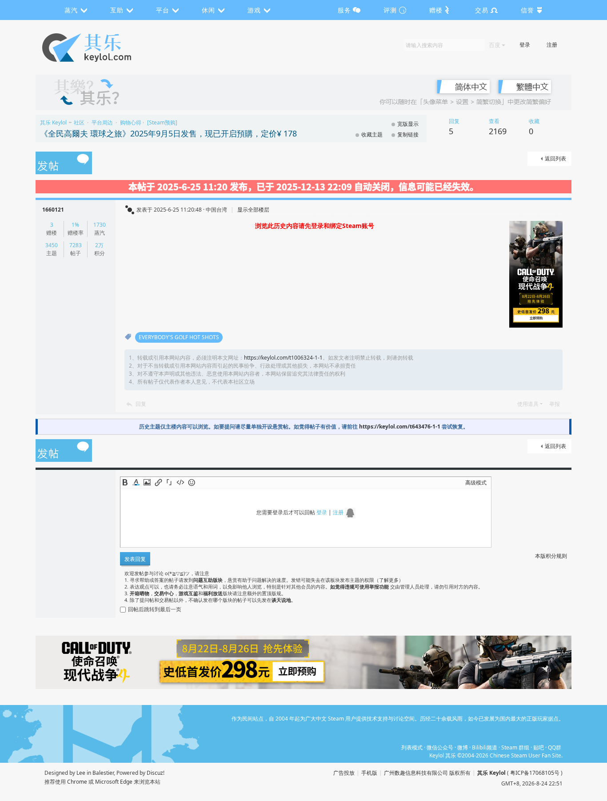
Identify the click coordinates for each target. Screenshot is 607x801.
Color (136, 482)
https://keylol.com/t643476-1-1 (399, 426)
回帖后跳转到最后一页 (154, 609)
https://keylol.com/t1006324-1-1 (283, 357)
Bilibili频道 (484, 747)
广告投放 (344, 773)
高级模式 (476, 482)
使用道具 (528, 404)
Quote (169, 482)
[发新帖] (64, 164)
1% (75, 224)
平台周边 (102, 122)
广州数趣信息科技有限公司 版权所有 (427, 773)
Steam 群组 (515, 747)
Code (180, 482)
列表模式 (412, 747)
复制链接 (408, 134)
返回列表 (555, 158)
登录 (524, 44)
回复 (141, 404)
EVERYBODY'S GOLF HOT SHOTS (179, 337)
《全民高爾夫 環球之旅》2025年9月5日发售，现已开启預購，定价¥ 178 (168, 133)
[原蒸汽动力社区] (105, 47)
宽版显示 (408, 124)
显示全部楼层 (253, 209)
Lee (80, 773)
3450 (51, 245)
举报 (554, 404)
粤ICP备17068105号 (534, 773)
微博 (462, 747)
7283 (75, 245)
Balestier (103, 773)
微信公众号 (440, 747)
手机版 (369, 773)
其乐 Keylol (53, 122)
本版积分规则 (551, 556)
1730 (99, 224)
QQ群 (554, 747)
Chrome (77, 781)
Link (158, 482)
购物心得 (130, 122)
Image (147, 482)
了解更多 (389, 580)
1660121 (53, 209)
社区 (79, 122)
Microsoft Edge (113, 781)
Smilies (191, 482)
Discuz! (155, 773)
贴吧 (538, 747)
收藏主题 (372, 134)
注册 (552, 44)
